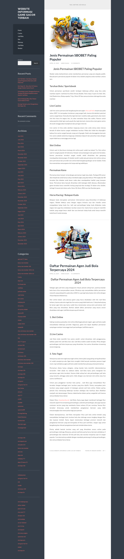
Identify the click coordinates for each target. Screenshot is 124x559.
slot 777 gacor (22, 341)
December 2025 (22, 154)
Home (20, 30)
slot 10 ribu (21, 526)
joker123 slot (21, 508)
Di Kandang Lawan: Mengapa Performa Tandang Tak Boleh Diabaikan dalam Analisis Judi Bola (28, 93)
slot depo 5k (21, 377)
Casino (20, 33)
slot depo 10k (21, 370)
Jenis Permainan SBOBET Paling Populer (73, 57)
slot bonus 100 (22, 356)
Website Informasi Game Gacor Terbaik (26, 13)
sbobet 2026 (21, 324)
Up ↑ (104, 450)
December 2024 (22, 197)
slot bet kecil (21, 349)
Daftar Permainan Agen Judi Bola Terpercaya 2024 (74, 268)
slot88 (19, 399)
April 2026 (21, 147)
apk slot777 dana (22, 259)
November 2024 (22, 200)
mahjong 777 (21, 458)
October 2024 (22, 204)
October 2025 (22, 161)
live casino (21, 298)
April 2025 (21, 182)
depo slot (20, 280)
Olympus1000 (22, 316)
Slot (19, 39)
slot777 (20, 395)
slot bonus (20, 352)
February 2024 (22, 233)
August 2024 (21, 211)
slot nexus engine (22, 533)
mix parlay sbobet (23, 309)
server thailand (22, 522)
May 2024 (21, 222)
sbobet (20, 320)
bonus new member (23, 263)
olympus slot (21, 515)
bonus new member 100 (24, 266)
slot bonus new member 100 (25, 363)
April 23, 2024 (54, 273)
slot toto (20, 451)
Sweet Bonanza (22, 417)
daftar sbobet (21, 505)
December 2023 (22, 240)
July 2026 (20, 136)
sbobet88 (20, 327)
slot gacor (20, 381)
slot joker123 (21, 444)
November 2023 (22, 243)
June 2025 (21, 175)
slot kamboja (21, 519)
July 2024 (20, 215)
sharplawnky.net (63, 400)
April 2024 (21, 226)
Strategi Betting (22, 413)
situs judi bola (90, 110)
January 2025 (22, 193)
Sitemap (20, 42)
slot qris (20, 392)
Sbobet (20, 48)
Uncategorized (22, 427)
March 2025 (21, 186)
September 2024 (22, 208)
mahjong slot (21, 302)
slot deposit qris (22, 441)
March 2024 (21, 229)
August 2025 (21, 168)
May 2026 (21, 143)
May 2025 (21, 179)
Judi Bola (20, 36)
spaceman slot (22, 536)
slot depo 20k (21, 374)
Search (20, 60)
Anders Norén (96, 450)
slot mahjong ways (23, 501)
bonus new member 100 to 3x (26, 270)
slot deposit (21, 529)
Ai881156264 (65, 63)
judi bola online (22, 291)
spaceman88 (21, 410)
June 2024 (21, 218)
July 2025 (20, 172)
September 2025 (22, 165)
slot (19, 482)
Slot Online (21, 388)
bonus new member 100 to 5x (26, 273)
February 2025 (22, 190)
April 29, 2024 (54, 63)
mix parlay (21, 306)
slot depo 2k (21, 492)
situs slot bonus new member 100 (27, 334)
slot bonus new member (24, 359)
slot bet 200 (21, 345)
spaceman (20, 406)
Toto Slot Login (22, 424)
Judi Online (21, 295)
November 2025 (22, 157)
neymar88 (21, 313)
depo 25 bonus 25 (23, 462)
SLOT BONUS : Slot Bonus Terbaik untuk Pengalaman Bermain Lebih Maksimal (27, 80)
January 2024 (22, 236)
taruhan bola (21, 420)
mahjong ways (22, 475)
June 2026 (21, 139)
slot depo (20, 367)
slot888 (20, 402)
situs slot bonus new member (26, 331)
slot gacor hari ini (22, 384)
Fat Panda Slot (22, 284)
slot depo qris (21, 540)
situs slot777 (21, 512)
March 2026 (21, 150)
